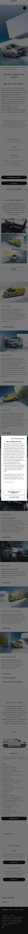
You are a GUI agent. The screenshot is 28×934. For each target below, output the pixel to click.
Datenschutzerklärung (9, 482)
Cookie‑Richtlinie (10, 477)
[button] (18, 438)
